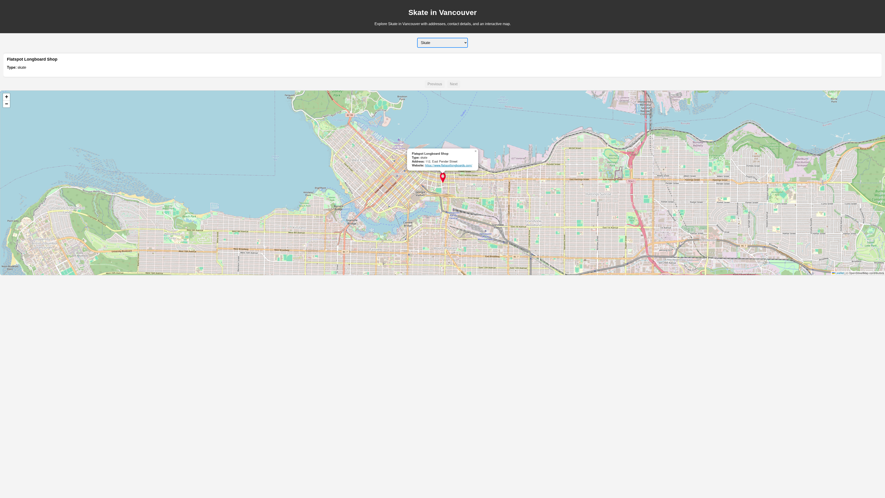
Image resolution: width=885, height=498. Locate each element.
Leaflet (839, 273)
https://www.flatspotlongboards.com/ (448, 165)
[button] (443, 177)
